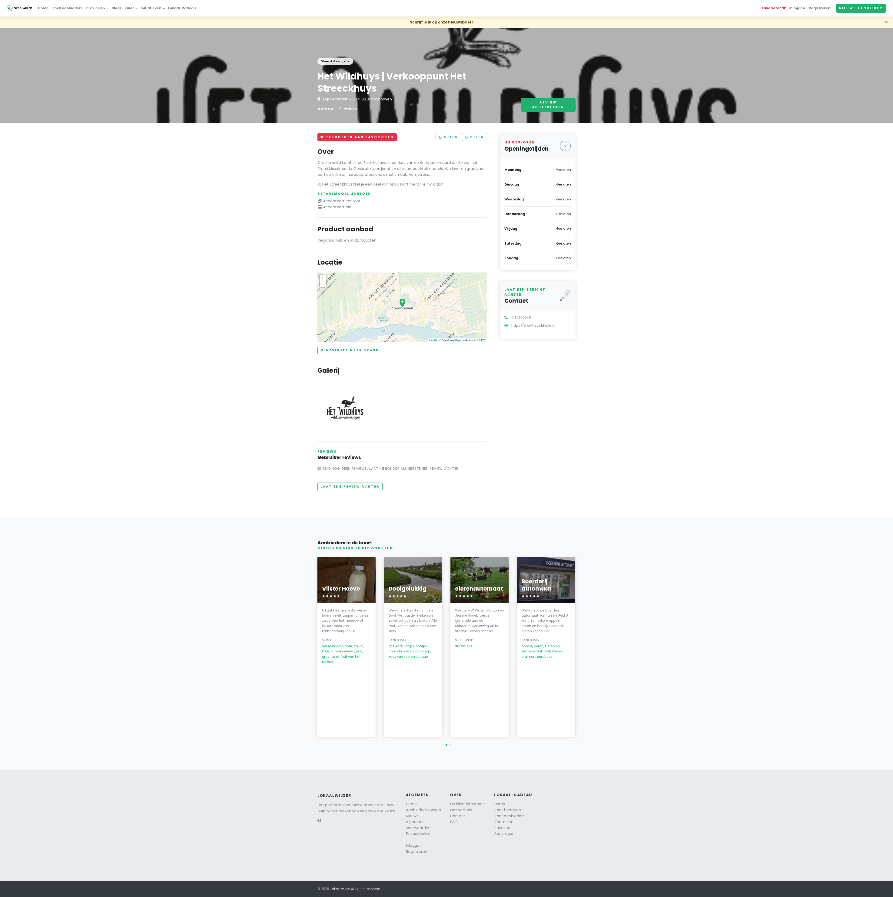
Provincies (95, 8)
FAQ (454, 821)
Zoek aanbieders (67, 8)
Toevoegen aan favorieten (359, 137)
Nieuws (412, 816)
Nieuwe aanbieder (861, 8)
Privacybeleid (418, 833)
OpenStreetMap (451, 340)
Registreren (819, 8)
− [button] (323, 283)
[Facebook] (319, 820)
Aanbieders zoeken (423, 810)
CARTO (481, 340)
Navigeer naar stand (351, 350)
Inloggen (797, 8)
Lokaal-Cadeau (182, 8)
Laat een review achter (350, 486)
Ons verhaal (461, 810)
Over (129, 8)
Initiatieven (151, 8)
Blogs (116, 8)
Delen (450, 137)
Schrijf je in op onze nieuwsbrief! (441, 22)
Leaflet (433, 340)
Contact (457, 816)
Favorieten (772, 8)
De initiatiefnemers (467, 804)
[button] (446, 745)
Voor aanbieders (509, 816)
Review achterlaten (548, 104)
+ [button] (323, 277)
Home (43, 8)
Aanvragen (504, 833)
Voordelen (503, 821)
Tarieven (502, 828)
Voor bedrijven (507, 810)
